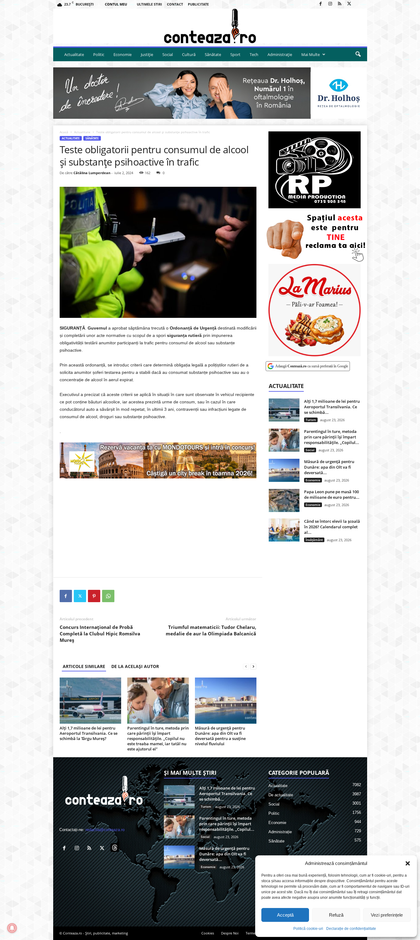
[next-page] (253, 666)
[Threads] (359, 4)
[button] (408, 863)
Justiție (147, 54)
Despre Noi (230, 933)
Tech (254, 54)
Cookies (207, 933)
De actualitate (280, 795)
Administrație (279, 54)
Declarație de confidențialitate (351, 928)
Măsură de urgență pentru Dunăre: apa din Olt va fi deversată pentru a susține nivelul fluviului (220, 735)
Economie (122, 54)
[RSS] (339, 4)
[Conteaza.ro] (210, 26)
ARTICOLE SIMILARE (84, 666)
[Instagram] (330, 4)
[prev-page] (246, 666)
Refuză (336, 915)
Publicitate (198, 4)
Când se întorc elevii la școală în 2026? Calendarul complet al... (332, 526)
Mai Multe (310, 54)
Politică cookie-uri (308, 928)
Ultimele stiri (149, 4)
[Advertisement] (158, 528)
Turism (311, 420)
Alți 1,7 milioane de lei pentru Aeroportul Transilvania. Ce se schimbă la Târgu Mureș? (88, 733)
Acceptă (285, 915)
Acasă (64, 132)
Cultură (189, 54)
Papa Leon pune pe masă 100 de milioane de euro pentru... (331, 494)
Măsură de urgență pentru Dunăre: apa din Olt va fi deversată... (329, 467)
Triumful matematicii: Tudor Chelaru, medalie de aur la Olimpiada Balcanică (211, 630)
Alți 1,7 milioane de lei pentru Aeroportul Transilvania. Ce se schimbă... (332, 406)
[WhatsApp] (108, 596)
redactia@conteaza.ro (105, 829)
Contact (175, 4)
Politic (98, 54)
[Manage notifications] (12, 928)
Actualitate (74, 54)
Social (167, 54)
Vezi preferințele (387, 915)
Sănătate (213, 54)
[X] (349, 4)
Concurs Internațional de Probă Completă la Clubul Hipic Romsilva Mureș (100, 633)
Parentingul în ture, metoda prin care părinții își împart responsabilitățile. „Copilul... (331, 437)
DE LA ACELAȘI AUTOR (135, 666)
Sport (235, 54)
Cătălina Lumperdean (91, 172)
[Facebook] (320, 4)
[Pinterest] (94, 596)
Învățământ (314, 540)
